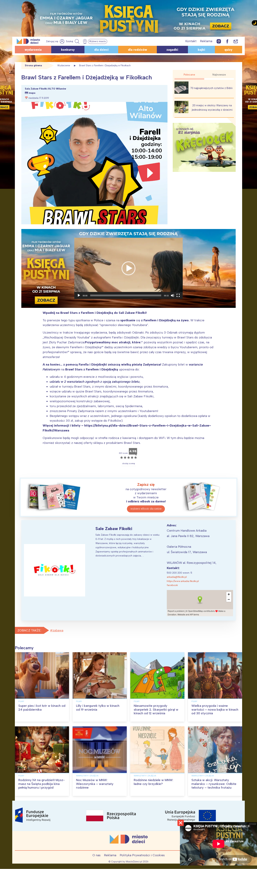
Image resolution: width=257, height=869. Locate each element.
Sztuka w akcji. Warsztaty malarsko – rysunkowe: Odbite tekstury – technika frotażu (213, 783)
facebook (172, 585)
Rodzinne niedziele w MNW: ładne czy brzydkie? (153, 782)
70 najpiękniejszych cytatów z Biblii (211, 88)
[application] (128, 268)
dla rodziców (137, 50)
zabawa (58, 630)
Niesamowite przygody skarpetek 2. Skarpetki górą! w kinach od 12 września (156, 709)
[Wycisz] (172, 295)
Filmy (21, 701)
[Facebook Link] (227, 41)
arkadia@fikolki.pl (177, 576)
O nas (96, 855)
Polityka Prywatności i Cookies (142, 855)
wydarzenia (33, 50)
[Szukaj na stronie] (73, 41)
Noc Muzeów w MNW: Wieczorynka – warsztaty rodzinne (94, 783)
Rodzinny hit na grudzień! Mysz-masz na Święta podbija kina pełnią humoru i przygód (41, 783)
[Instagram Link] (219, 41)
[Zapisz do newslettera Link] (236, 41)
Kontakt (191, 41)
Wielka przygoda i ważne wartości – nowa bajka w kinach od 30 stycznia (214, 709)
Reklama (206, 41)
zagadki (172, 50)
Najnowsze (219, 74)
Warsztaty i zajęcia (87, 775)
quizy (228, 50)
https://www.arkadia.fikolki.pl (183, 581)
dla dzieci (101, 50)
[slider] (125, 295)
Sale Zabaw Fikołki (113, 528)
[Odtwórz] (79, 295)
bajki (201, 50)
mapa (32, 92)
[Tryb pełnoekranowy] (178, 295)
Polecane (189, 74)
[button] (128, 268)
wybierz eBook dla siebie (146, 508)
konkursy (68, 50)
